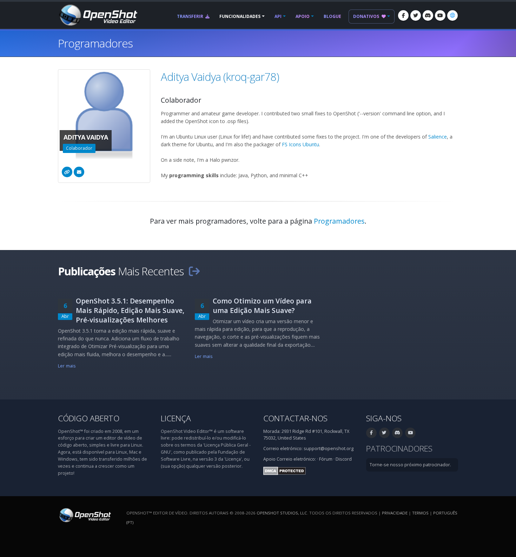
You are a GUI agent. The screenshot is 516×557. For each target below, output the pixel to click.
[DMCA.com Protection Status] (284, 470)
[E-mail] (79, 172)
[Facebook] (403, 15)
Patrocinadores (399, 448)
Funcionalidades (239, 16)
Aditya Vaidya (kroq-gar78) (220, 76)
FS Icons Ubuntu (300, 144)
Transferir (190, 16)
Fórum (325, 459)
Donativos (366, 16)
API (278, 16)
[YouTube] (440, 15)
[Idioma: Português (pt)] (452, 15)
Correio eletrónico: (296, 459)
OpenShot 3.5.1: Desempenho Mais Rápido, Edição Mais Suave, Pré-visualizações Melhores (130, 310)
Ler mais (67, 366)
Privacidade (395, 513)
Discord (344, 459)
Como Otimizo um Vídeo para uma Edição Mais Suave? (262, 305)
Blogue (332, 16)
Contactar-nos (295, 418)
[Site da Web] (67, 172)
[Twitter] (415, 15)
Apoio (303, 16)
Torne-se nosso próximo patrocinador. (410, 465)
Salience (437, 136)
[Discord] (428, 15)
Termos (420, 513)
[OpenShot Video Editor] (97, 14)
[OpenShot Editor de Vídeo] (84, 515)
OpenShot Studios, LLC (282, 513)
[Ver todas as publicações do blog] (194, 271)
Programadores (339, 221)
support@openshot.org (328, 449)
